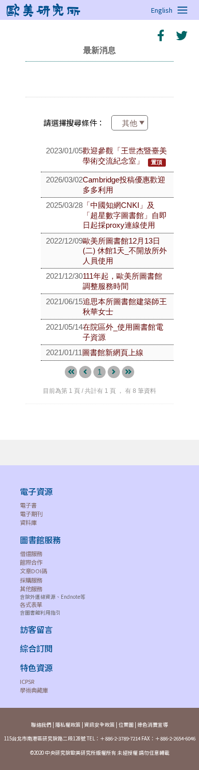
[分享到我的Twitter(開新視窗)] (181, 35)
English (161, 10)
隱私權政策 (68, 724)
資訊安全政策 (99, 724)
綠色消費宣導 (152, 724)
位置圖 (126, 724)
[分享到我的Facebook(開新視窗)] (161, 35)
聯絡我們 (41, 724)
